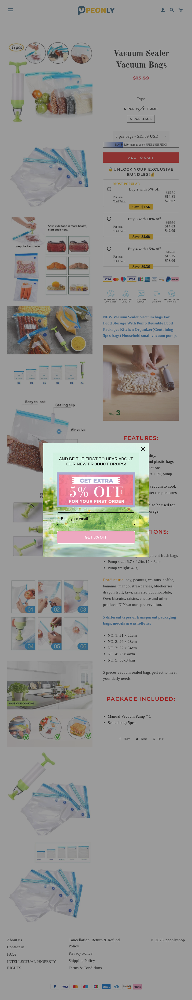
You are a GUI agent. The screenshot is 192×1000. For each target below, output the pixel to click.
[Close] (143, 448)
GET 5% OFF (96, 537)
